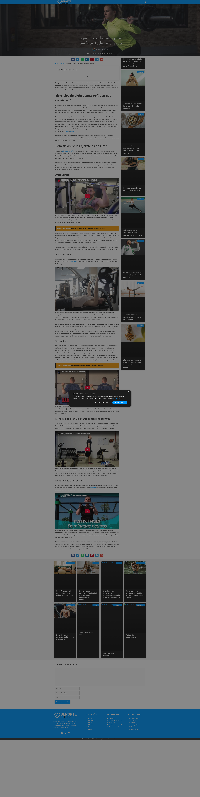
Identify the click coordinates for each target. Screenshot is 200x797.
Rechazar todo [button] (103, 402)
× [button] (128, 391)
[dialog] (100, 398)
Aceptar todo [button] (119, 402)
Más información (117, 398)
